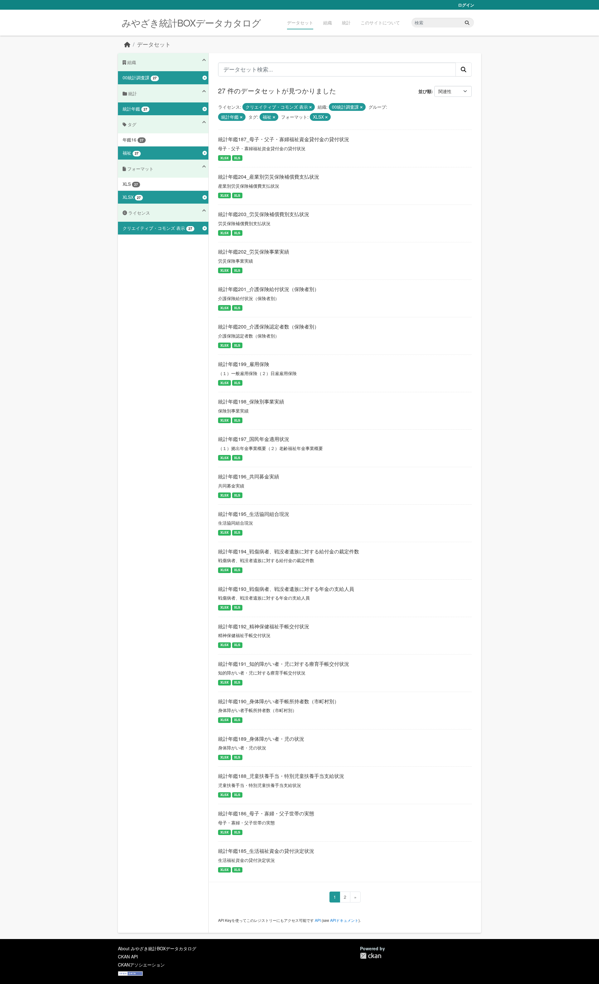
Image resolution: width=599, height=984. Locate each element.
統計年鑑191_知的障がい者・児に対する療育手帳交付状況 (283, 663)
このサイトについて (380, 22)
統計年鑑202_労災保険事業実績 (253, 251)
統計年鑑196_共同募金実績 (248, 476)
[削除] (310, 107)
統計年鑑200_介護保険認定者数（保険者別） (268, 326)
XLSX (224, 158)
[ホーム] (127, 44)
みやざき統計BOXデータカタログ (191, 22)
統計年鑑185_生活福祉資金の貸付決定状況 (266, 850)
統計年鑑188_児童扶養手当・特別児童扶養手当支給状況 (281, 775)
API (318, 920)
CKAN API (128, 956)
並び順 (424, 91)
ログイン (466, 5)
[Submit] (467, 22)
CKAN (370, 955)
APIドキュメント (344, 920)
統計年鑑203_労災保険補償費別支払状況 (263, 214)
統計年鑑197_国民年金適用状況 (253, 439)
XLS (237, 158)
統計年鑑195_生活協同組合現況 (253, 513)
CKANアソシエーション (141, 965)
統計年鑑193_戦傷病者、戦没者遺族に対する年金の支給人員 (286, 588)
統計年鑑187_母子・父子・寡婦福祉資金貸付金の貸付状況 (283, 139)
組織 (327, 22)
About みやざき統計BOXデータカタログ (157, 948)
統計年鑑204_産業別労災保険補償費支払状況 (268, 176)
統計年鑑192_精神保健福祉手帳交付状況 (263, 626)
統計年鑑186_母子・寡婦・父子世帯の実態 (266, 813)
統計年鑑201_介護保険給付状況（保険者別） (268, 289)
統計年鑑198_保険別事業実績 (251, 401)
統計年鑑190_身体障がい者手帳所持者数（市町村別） (278, 701)
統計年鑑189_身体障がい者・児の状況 (261, 738)
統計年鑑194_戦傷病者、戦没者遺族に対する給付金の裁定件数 (288, 551)
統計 (346, 22)
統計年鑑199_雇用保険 (243, 364)
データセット (300, 22)
